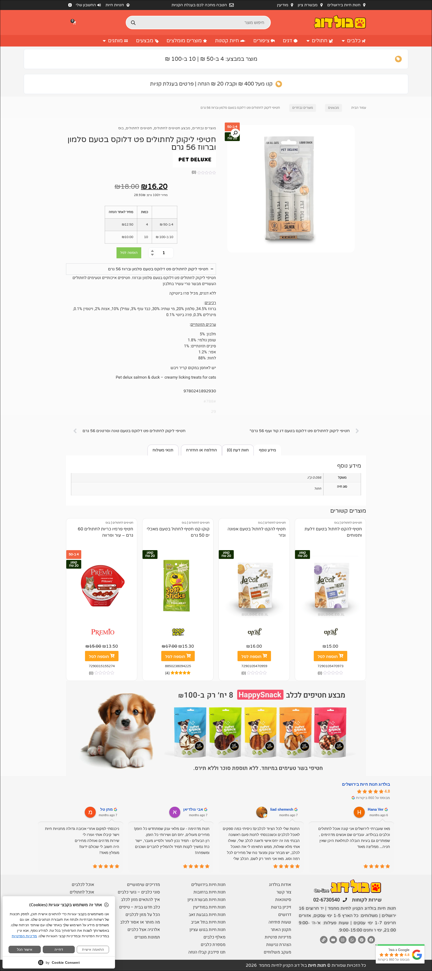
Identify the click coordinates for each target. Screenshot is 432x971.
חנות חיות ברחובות (210, 892)
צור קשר (283, 892)
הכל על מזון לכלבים (143, 914)
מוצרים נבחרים (302, 108)
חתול (317, 489)
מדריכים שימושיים (143, 884)
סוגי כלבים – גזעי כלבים (139, 892)
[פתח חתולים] (308, 41)
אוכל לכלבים (83, 884)
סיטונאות (283, 899)
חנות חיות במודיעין (209, 907)
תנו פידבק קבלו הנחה (207, 952)
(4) (167, 673)
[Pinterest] (362, 939)
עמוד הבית (358, 108)
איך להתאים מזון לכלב (140, 899)
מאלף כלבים (215, 937)
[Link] (324, 939)
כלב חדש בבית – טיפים (139, 907)
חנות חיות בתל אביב (208, 922)
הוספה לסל (129, 253)
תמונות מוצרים (147, 937)
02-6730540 (326, 899)
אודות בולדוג (280, 884)
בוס (121, 128)
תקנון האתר (281, 929)
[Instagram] (342, 939)
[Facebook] (371, 939)
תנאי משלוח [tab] (162, 450)
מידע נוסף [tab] (267, 450)
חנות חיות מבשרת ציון (207, 899)
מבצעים (333, 108)
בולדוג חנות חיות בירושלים (366, 784)
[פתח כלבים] (343, 41)
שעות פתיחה (279, 922)
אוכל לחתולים (82, 892)
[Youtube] (333, 939)
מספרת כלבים (213, 944)
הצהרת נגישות (278, 944)
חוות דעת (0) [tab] (238, 450)
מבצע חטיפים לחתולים (172, 128)
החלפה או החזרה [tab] (201, 450)
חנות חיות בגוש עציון (208, 929)
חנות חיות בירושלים (208, 884)
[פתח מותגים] (104, 41)
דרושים (284, 914)
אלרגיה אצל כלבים (144, 929)
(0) (194, 172)
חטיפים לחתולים (139, 128)
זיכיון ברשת (281, 907)
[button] (75, 23)
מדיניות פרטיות (278, 937)
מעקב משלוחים (277, 952)
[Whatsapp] (352, 939)
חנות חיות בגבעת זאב (207, 914)
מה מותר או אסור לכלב (140, 922)
